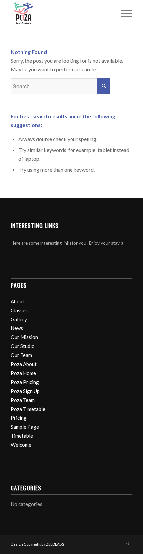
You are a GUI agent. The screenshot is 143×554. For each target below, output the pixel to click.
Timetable (22, 436)
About (17, 301)
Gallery (19, 319)
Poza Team (23, 400)
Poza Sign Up (25, 391)
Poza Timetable (28, 409)
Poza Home (23, 373)
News (17, 328)
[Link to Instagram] (127, 543)
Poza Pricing (25, 382)
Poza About (24, 364)
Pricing (19, 418)
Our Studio (23, 346)
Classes (19, 310)
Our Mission (24, 337)
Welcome (21, 445)
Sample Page (25, 427)
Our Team (21, 355)
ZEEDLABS (55, 544)
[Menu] (123, 13)
